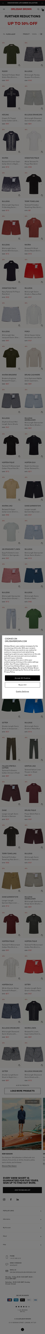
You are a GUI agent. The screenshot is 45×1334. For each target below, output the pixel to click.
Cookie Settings (22, 691)
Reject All (22, 685)
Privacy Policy (12, 668)
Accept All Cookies (22, 678)
